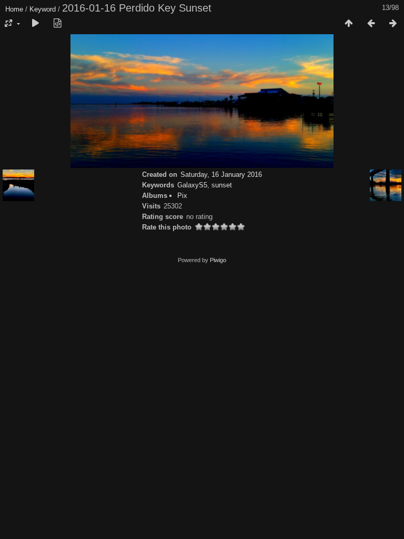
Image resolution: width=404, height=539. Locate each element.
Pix (182, 195)
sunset (221, 185)
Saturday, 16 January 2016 (221, 174)
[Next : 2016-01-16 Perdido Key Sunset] (393, 23)
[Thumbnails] (349, 23)
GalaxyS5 (192, 185)
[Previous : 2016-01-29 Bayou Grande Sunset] (371, 23)
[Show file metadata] (57, 23)
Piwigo (218, 260)
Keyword (42, 9)
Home (14, 9)
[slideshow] (35, 23)
